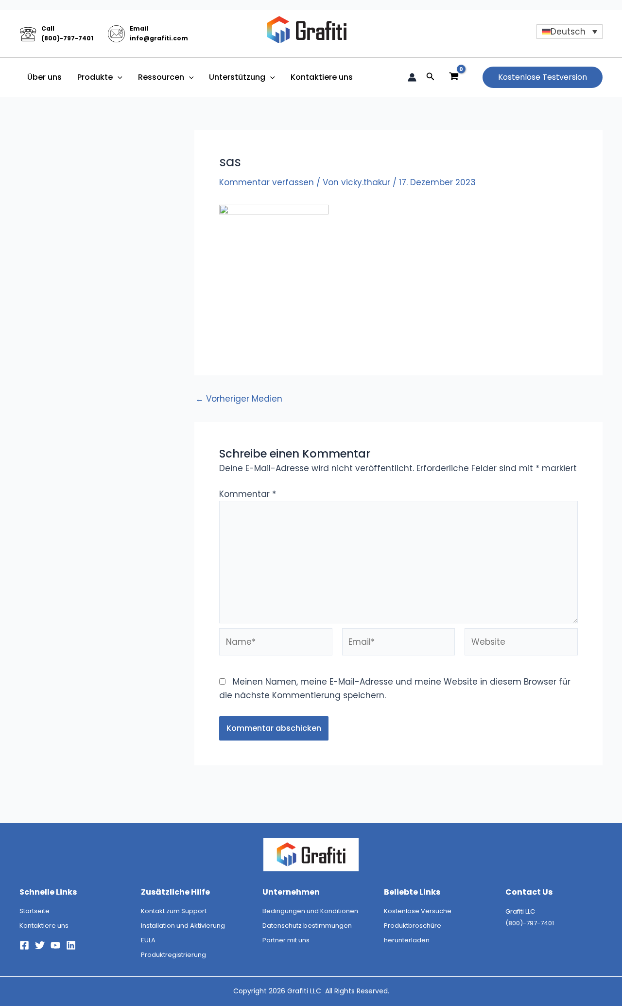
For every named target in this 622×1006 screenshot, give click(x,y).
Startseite (34, 911)
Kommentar (247, 494)
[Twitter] (40, 945)
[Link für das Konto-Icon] (412, 77)
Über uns (44, 77)
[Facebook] (24, 945)
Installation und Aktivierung (183, 925)
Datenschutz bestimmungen (307, 925)
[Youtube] (55, 945)
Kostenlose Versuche (417, 911)
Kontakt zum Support (174, 911)
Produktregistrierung (173, 954)
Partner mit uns (286, 940)
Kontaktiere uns (322, 77)
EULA (148, 940)
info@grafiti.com (159, 38)
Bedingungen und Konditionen (310, 911)
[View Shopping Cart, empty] (454, 77)
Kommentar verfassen (266, 182)
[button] (117, 77)
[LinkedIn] (71, 945)
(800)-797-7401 (67, 38)
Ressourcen (161, 77)
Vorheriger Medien (238, 399)
